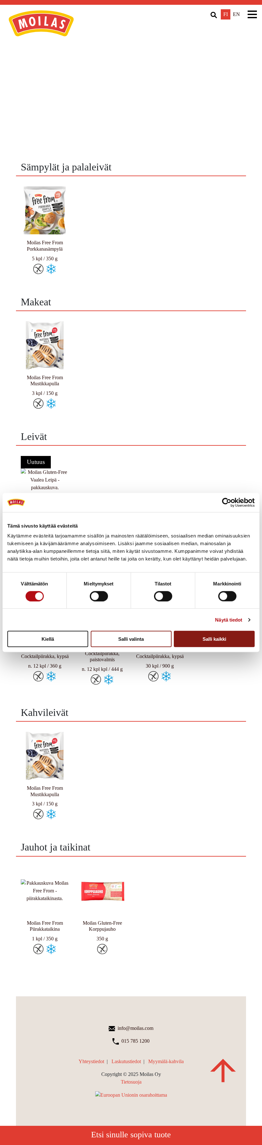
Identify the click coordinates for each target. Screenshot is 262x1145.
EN (236, 14)
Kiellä (48, 639)
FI (225, 14)
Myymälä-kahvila (166, 1061)
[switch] (99, 596)
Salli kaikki (214, 639)
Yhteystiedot (91, 1061)
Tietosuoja (131, 1082)
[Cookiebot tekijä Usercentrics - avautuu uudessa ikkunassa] (227, 502)
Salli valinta (131, 639)
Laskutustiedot (126, 1061)
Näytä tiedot (228, 619)
